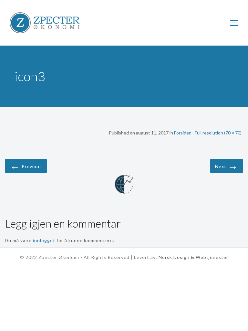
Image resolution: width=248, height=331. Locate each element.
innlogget (44, 240)
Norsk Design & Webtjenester (193, 257)
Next (226, 165)
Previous (26, 165)
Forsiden (182, 132)
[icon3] (124, 185)
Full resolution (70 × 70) (218, 132)
